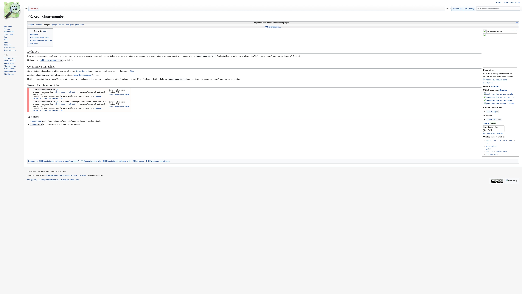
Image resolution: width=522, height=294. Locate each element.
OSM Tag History (492, 154)
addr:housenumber (49, 60)
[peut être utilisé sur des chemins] (499, 97)
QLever (488, 149)
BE (495, 140)
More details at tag (493, 133)
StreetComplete (83, 71)
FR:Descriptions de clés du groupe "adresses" (59, 161)
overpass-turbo (491, 146)
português (69, 25)
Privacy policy (32, 180)
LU (487, 143)
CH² (505, 140)
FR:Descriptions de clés (91, 161)
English (31, 25)
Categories (33, 161)
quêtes (131, 71)
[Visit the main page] (12, 11)
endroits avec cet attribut (64, 92)
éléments (502, 90)
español (39, 25)
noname (34, 124)
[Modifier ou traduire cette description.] (500, 83)
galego (54, 25)
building (491, 112)
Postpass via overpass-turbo (496, 151)
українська (80, 25)
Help (517, 22)
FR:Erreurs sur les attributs (158, 161)
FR (511, 140)
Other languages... (273, 27)
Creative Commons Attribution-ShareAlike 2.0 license (66, 175)
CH (500, 140)
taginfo (488, 140)
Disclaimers (64, 180)
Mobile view (74, 180)
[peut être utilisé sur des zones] (498, 100)
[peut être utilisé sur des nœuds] (498, 94)
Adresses (495, 86)
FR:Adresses (138, 161)
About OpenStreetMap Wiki (48, 180)
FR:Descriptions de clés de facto (117, 161)
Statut (486, 123)
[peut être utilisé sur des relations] (499, 103)
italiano (61, 25)
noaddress (492, 119)
